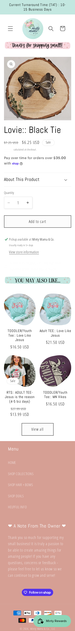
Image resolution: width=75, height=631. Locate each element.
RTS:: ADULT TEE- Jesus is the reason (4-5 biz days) (19, 397)
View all (37, 429)
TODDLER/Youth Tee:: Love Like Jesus (20, 335)
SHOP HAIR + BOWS (20, 484)
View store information (24, 252)
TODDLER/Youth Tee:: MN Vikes (55, 394)
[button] (10, 28)
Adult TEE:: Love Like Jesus (55, 333)
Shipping (8, 149)
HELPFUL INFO (17, 507)
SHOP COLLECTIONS (20, 473)
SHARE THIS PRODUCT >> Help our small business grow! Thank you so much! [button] (35, 266)
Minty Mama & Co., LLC (42, 629)
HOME (12, 462)
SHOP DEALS (16, 496)
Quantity (9, 192)
